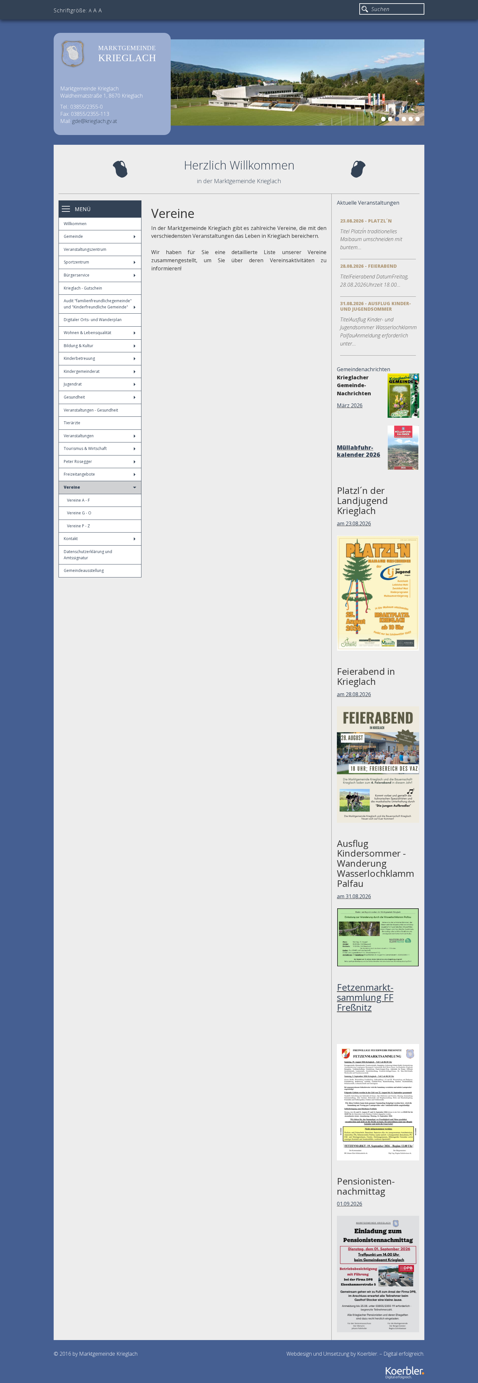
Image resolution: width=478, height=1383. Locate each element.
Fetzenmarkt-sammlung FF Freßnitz (365, 997)
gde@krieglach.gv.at (94, 121)
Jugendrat (73, 384)
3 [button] (398, 120)
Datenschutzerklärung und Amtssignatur (88, 555)
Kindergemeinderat (82, 371)
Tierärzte (72, 423)
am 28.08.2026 (354, 694)
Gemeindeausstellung (84, 570)
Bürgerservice (76, 275)
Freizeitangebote (79, 474)
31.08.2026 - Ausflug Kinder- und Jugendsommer (375, 306)
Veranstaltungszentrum (85, 249)
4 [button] (405, 120)
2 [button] (391, 120)
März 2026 (350, 405)
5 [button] (411, 120)
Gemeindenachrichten (363, 369)
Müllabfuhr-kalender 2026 (358, 450)
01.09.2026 (349, 1203)
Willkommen (75, 223)
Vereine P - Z (78, 526)
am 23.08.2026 (354, 523)
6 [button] (418, 120)
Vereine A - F (78, 500)
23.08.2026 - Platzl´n (366, 221)
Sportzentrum (76, 262)
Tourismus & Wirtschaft (85, 448)
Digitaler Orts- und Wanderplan (93, 319)
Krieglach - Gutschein (83, 288)
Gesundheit (74, 397)
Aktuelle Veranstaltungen (368, 202)
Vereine (72, 487)
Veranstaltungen (79, 436)
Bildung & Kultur (78, 345)
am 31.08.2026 (354, 896)
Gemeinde (73, 236)
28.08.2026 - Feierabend (368, 266)
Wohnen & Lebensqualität (87, 332)
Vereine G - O (79, 513)
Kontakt (71, 538)
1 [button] (384, 120)
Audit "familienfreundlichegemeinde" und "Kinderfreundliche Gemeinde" (98, 304)
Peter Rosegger (78, 461)
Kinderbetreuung (79, 358)
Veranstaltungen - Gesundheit (91, 410)
